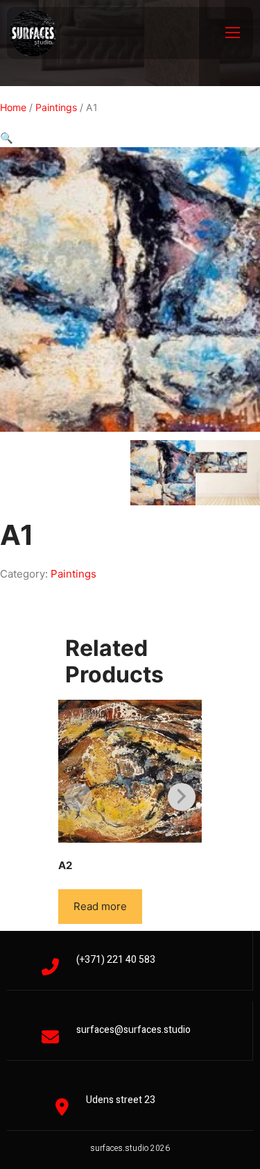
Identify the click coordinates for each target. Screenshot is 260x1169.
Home (13, 107)
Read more (100, 906)
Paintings (56, 107)
